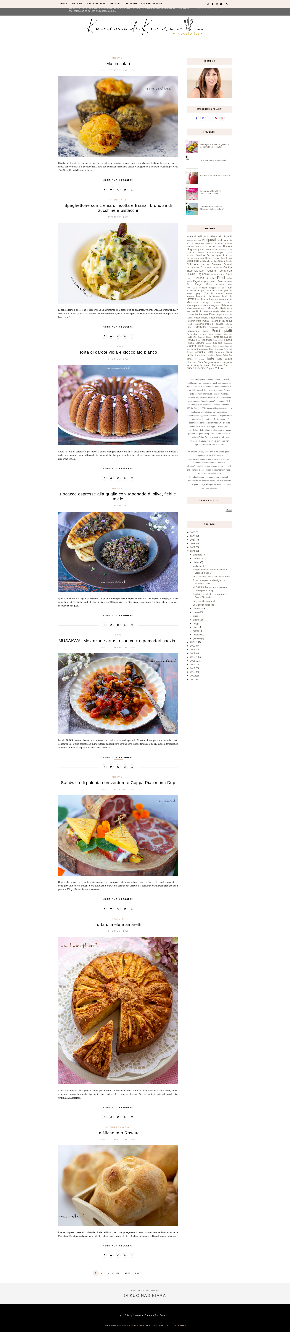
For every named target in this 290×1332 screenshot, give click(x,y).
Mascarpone (193, 305)
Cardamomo (201, 253)
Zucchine (200, 368)
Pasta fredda (201, 317)
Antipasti (118, 58)
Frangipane (213, 288)
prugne (202, 334)
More (229, 308)
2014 (193, 664)
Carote (118, 346)
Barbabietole (201, 246)
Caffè (229, 249)
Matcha (204, 305)
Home (63, 4)
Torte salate (224, 358)
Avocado (219, 243)
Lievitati (191, 299)
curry (221, 274)
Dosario (131, 4)
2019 (193, 646)
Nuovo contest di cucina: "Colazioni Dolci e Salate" (212, 207)
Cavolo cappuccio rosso (219, 255)
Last (138, 1273)
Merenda (213, 308)
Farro (213, 281)
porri (222, 327)
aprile (220, 240)
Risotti (228, 339)
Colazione (193, 264)
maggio (228, 299)
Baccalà (228, 243)
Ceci (118, 635)
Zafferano (217, 365)
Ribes (208, 337)
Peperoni (191, 321)
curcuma (214, 274)
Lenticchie (227, 296)
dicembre (210, 278)
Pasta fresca (215, 317)
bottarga (197, 249)
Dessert (199, 278)
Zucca (190, 368)
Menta (203, 308)
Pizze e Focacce (214, 324)
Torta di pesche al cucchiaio (213, 160)
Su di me (77, 4)
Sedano (208, 346)
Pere (198, 321)
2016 (193, 657)
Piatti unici (225, 320)
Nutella (216, 311)
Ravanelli (201, 337)
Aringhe (190, 243)
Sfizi (210, 351)
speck (229, 352)
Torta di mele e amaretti (118, 924)
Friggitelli (222, 288)
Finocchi (220, 284)
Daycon (190, 278)
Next (127, 1273)
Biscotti (227, 246)
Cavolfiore (200, 255)
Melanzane (226, 305)
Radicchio (192, 337)
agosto (196, 612)
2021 (193, 551)
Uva (196, 362)
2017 (193, 653)
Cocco (221, 261)
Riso (198, 340)
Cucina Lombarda (118, 1127)
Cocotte (229, 261)
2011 (192, 675)
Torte (210, 358)
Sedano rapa (218, 346)
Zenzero (228, 365)
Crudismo (217, 267)
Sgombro (219, 352)
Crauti (196, 268)
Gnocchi (209, 293)
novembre (207, 311)
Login (120, 1315)
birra (219, 246)
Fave (220, 281)
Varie (200, 362)
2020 (193, 642)
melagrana (214, 305)
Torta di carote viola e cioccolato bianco (118, 352)
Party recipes (96, 4)
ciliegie (216, 258)
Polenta (228, 324)
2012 (193, 672)
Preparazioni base (197, 331)
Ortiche (229, 311)
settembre (200, 352)
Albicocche (203, 236)
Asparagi (199, 243)
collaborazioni (151, 4)
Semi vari (228, 349)
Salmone (200, 343)
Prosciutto (192, 334)
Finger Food (203, 284)
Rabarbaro (227, 334)
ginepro (190, 294)
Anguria (197, 240)
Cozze (190, 267)
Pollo (189, 327)
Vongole (198, 365)
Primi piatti (118, 200)
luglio (221, 299)
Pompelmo (213, 327)
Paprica (220, 314)
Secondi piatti (195, 345)
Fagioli (196, 281)
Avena (209, 243)
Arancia (228, 240)
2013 (193, 668)
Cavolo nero (193, 258)
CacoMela (222, 250)
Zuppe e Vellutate (215, 368)
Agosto (193, 236)
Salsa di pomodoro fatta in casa (215, 175)
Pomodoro (200, 326)
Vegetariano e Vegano (218, 362)
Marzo (229, 302)
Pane (212, 314)
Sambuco (228, 343)
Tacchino (211, 355)
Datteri (229, 274)
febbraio (228, 281)
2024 (193, 539)
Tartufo (225, 355)
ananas (190, 240)
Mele (189, 308)
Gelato (219, 291)
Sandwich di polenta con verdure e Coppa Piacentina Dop (118, 782)
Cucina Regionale (198, 273)
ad (188, 236)
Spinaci (190, 355)
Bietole (211, 246)
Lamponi (200, 296)
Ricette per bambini (222, 337)
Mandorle (192, 302)
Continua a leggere (118, 180)
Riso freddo (206, 340)
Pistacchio (198, 324)
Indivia (229, 293)
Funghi (200, 290)
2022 (193, 547)
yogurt (207, 365)
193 (117, 1273)
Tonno (190, 359)
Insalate (190, 296)
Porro (229, 327)
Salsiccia (217, 343)
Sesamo (190, 352)
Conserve (216, 264)
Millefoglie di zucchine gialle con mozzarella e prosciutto (215, 145)
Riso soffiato (218, 340)
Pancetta (203, 314)
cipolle (203, 261)
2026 (193, 532)
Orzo (189, 315)
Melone (196, 308)
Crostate (206, 267)
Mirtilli (223, 308)
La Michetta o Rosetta (118, 1133)
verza (189, 365)
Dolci (221, 278)
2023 (193, 543)
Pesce (205, 320)
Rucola (190, 343)
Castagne (219, 253)
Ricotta (191, 339)
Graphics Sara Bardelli (156, 1315)
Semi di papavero (199, 349)
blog (189, 249)
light (198, 299)
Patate (228, 317)
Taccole (219, 355)
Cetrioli (208, 258)
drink (229, 278)
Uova (190, 362)
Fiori (230, 284)
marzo (196, 631)
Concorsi (205, 264)
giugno (199, 293)
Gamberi (210, 290)
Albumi (213, 236)
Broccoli (205, 249)
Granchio (219, 294)
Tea (230, 355)
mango (206, 302)
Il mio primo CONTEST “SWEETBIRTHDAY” (210, 192)
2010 (193, 679)
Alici (220, 236)
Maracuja (217, 303)
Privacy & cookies (134, 1315)
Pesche (214, 321)
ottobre (195, 314)
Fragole (203, 287)
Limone (204, 299)
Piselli (189, 324)
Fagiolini (205, 281)
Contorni (228, 264)
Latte (209, 296)
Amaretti (118, 919)
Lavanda (217, 296)
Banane (190, 246)
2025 (193, 536)
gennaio (228, 290)
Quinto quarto (214, 334)
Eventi (189, 281)
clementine (212, 261)
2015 (193, 660)
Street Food (200, 355)
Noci (198, 311)
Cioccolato (193, 260)
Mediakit (116, 4)
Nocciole (191, 311)
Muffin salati (118, 63)
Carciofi (190, 252)
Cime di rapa (226, 258)
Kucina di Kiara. (140, 1325)
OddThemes (179, 1325)
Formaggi (192, 287)
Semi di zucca (216, 349)
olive (223, 311)
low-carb (213, 299)
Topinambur (199, 359)
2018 (193, 649)
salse (208, 343)
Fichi (189, 284)
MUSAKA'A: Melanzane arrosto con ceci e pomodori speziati (118, 640)
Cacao (213, 249)
